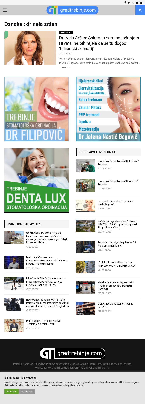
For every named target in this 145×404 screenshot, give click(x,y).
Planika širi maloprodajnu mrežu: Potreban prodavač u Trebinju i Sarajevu (116, 285)
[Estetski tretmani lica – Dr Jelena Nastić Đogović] (85, 206)
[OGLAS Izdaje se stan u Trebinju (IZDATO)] (85, 308)
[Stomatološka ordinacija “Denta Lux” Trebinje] (85, 185)
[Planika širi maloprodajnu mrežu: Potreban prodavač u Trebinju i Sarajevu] (85, 287)
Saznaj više (27, 391)
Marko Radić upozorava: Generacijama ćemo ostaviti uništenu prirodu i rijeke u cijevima (47, 260)
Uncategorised (66, 32)
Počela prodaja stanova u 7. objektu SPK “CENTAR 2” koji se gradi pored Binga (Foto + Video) (117, 224)
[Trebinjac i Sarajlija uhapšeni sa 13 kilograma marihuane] (85, 247)
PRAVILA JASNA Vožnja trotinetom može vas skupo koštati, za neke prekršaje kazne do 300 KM (45, 281)
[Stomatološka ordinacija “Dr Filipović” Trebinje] (85, 165)
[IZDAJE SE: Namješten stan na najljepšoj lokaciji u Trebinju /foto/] (85, 267)
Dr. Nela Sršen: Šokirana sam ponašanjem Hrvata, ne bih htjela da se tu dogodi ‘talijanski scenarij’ (99, 43)
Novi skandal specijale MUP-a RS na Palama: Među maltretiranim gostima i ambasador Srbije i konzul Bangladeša (47, 303)
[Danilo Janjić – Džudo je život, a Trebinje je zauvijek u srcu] (14, 325)
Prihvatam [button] (11, 391)
